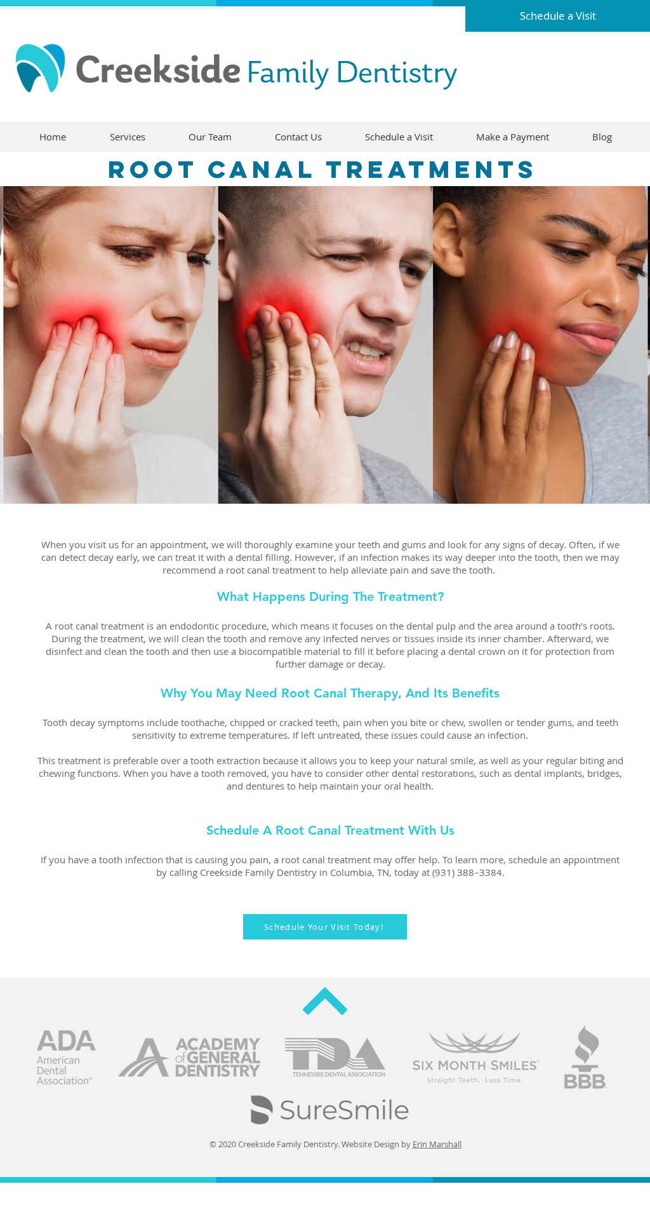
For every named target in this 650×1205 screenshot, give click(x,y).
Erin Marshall (437, 1144)
